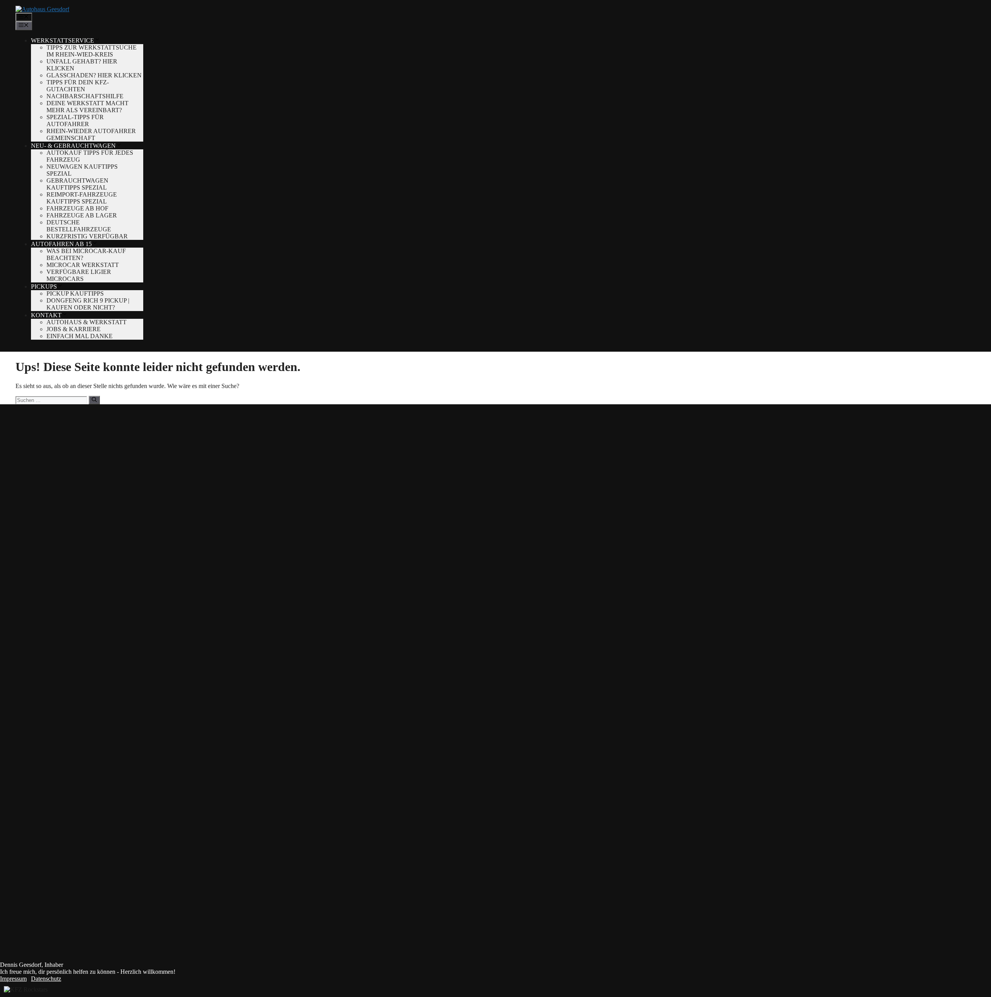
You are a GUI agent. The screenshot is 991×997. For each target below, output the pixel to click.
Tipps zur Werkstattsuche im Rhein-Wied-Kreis (91, 51)
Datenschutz (46, 978)
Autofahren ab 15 (61, 244)
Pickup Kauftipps (75, 293)
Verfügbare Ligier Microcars (78, 275)
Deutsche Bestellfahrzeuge (78, 226)
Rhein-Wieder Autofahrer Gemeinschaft (91, 134)
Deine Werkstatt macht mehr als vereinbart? (87, 106)
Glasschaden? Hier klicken (94, 75)
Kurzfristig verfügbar (87, 236)
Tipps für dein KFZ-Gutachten (77, 85)
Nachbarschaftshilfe (84, 96)
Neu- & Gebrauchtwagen (73, 145)
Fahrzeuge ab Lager (81, 215)
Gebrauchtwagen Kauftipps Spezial (77, 184)
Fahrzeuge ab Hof (77, 208)
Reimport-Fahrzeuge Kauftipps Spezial (81, 198)
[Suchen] (94, 400)
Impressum (13, 978)
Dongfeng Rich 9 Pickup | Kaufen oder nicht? (87, 304)
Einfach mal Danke (79, 336)
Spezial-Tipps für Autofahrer (75, 120)
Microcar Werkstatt (82, 265)
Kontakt (46, 315)
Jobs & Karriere (73, 329)
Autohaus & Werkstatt (86, 322)
